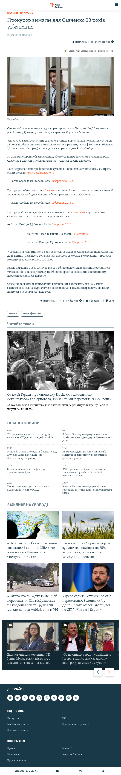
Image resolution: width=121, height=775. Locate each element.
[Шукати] (103, 771)
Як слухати (13, 718)
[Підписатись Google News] (17, 698)
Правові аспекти (16, 760)
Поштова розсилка (17, 730)
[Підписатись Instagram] (39, 698)
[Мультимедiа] (57, 771)
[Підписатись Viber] (47, 698)
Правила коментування (75, 724)
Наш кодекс (14, 754)
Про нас (11, 748)
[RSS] (61, 698)
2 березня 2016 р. (63, 181)
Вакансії (67, 748)
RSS (64, 718)
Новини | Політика (20, 13)
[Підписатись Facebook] (10, 698)
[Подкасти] (80, 771)
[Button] (79, 42)
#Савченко (50, 190)
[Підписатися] (76, 698)
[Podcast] (69, 698)
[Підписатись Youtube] (32, 698)
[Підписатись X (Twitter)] (25, 698)
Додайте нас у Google (26, 771)
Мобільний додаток (18, 724)
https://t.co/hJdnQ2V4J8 (39, 173)
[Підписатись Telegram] (54, 698)
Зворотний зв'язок (72, 754)
